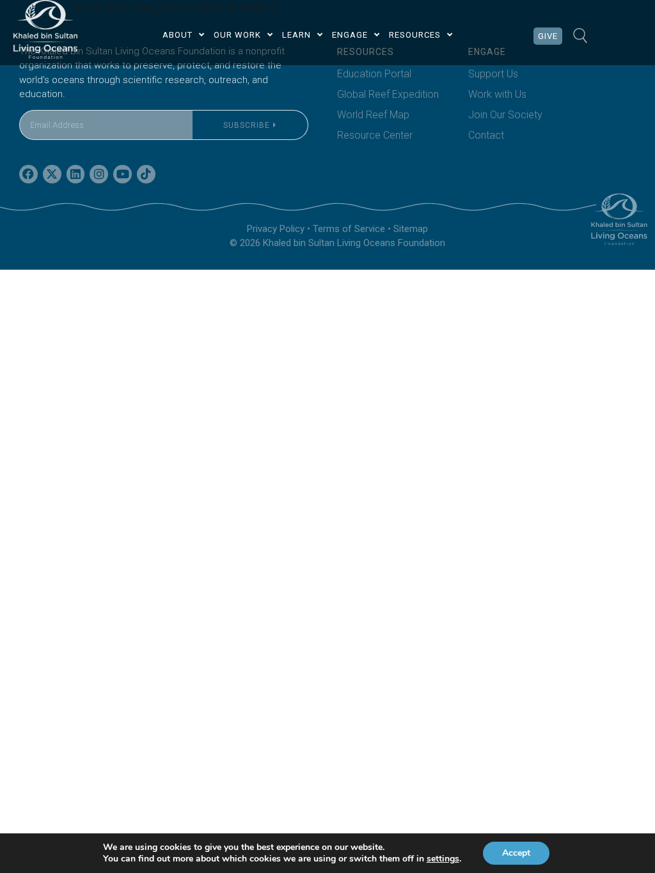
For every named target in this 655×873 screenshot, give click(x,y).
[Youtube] (122, 174)
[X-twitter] (52, 174)
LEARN (296, 35)
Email (31, 102)
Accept (516, 853)
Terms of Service (349, 229)
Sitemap (410, 229)
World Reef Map (373, 115)
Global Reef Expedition (388, 94)
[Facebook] (28, 174)
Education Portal (374, 74)
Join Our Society (505, 115)
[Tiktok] (146, 174)
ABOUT (177, 35)
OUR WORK (237, 35)
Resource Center (375, 135)
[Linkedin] (76, 174)
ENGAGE (350, 35)
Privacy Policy (275, 229)
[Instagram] (99, 174)
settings (443, 859)
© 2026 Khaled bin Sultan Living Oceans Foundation (337, 243)
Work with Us (497, 94)
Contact (486, 135)
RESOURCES (415, 35)
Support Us (493, 74)
